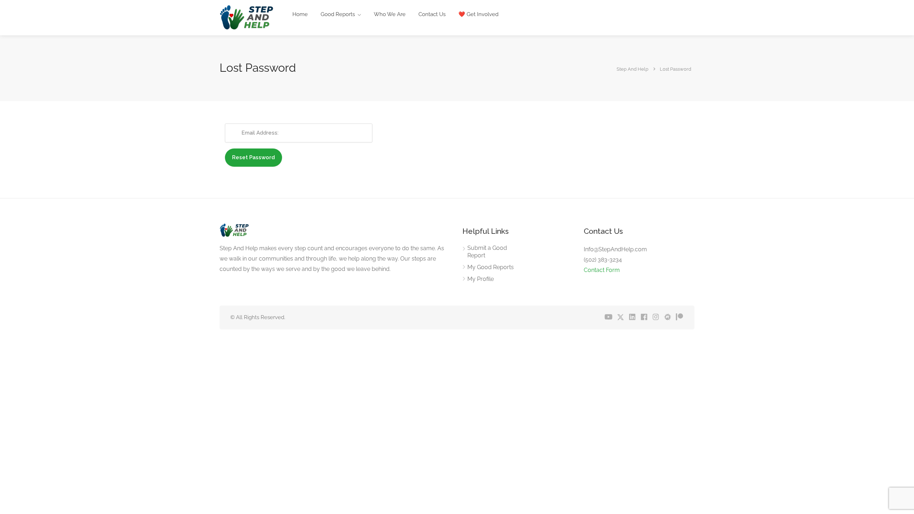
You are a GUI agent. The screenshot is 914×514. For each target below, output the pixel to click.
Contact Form (602, 270)
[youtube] (608, 317)
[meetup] (667, 317)
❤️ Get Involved (478, 14)
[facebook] (643, 317)
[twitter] (620, 317)
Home (300, 14)
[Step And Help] (246, 19)
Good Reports (338, 14)
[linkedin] (632, 317)
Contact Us (432, 14)
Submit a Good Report (487, 252)
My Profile (480, 279)
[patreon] (679, 317)
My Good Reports (490, 267)
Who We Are (390, 14)
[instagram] (655, 317)
